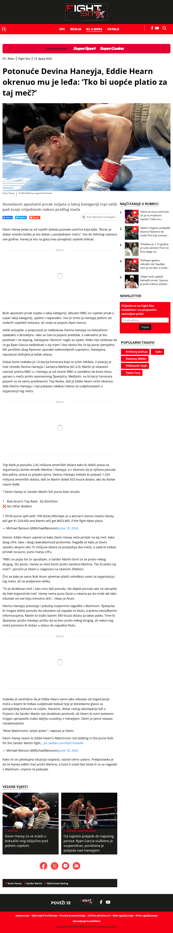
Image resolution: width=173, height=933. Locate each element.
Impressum (22, 915)
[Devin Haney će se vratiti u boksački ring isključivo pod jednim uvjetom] (31, 811)
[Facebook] (152, 28)
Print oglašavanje (146, 915)
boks (158, 352)
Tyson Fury (132, 373)
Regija (75, 29)
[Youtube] (158, 28)
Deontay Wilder (135, 359)
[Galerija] (86, 147)
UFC (62, 29)
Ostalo (113, 29)
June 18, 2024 (68, 528)
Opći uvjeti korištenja (44, 915)
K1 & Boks (94, 29)
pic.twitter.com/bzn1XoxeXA (63, 743)
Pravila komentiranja (72, 915)
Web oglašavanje (123, 915)
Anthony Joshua (136, 352)
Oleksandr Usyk (136, 366)
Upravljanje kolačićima (86, 921)
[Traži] (163, 28)
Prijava (145, 327)
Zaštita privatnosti (99, 915)
